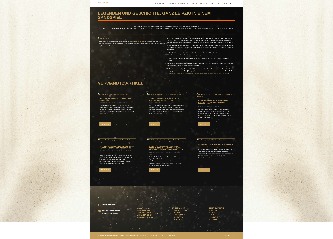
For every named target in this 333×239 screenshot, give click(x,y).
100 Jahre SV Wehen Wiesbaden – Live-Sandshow (115, 99)
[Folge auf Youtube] (233, 235)
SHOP (213, 212)
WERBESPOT (178, 219)
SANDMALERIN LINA (144, 215)
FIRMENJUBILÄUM (180, 210)
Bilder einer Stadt (139, 41)
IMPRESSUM (144, 235)
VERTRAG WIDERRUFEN (170, 235)
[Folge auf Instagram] (229, 235)
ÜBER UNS (214, 210)
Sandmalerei (118, 150)
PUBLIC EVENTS (179, 215)
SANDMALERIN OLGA (144, 213)
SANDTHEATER (216, 217)
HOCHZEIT (177, 212)
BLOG (213, 215)
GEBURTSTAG (178, 217)
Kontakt (225, 3)
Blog (219, 3)
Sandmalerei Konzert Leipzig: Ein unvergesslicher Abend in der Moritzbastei (213, 102)
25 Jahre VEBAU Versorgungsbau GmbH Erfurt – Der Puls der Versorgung (116, 147)
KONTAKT (214, 219)
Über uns (193, 3)
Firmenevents (182, 3)
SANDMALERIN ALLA (144, 210)
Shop (212, 3)
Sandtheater (203, 3)
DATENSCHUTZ (154, 235)
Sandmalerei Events (120, 103)
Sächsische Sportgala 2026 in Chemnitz (215, 144)
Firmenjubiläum (108, 103)
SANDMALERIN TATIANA (145, 217)
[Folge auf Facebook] (225, 235)
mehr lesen (105, 124)
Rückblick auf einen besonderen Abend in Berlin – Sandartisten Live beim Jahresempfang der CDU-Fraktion (166, 148)
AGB (160, 235)
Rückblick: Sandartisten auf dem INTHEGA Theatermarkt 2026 (164, 99)
